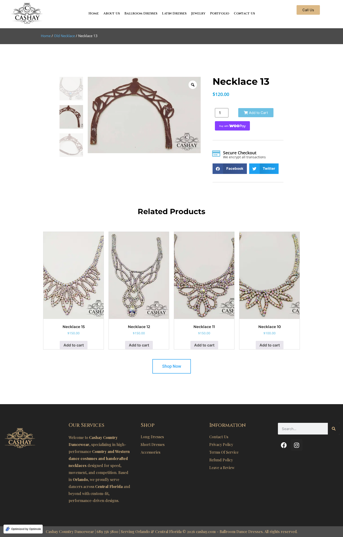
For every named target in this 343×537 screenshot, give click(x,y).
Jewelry (198, 13)
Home (93, 13)
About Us (111, 13)
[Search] (334, 429)
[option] (144, 115)
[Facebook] (284, 445)
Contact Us (244, 13)
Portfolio (219, 13)
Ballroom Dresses (140, 13)
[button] (255, 112)
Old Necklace (64, 35)
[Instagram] (296, 445)
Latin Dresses (174, 13)
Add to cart (73, 345)
